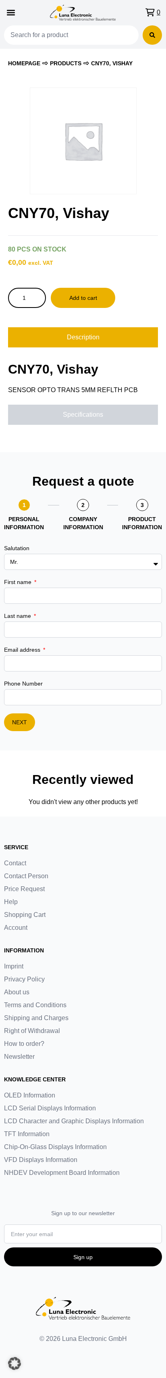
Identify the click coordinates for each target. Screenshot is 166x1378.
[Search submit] (152, 35)
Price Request (24, 888)
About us (16, 992)
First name (18, 582)
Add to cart (83, 298)
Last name (18, 616)
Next (19, 722)
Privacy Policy (24, 979)
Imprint (13, 966)
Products (65, 63)
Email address (23, 649)
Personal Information (24, 523)
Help (11, 901)
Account (15, 927)
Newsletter (19, 1056)
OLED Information (29, 1095)
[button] (10, 12)
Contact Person (26, 876)
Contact (15, 863)
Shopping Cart (25, 914)
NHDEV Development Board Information (62, 1172)
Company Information (83, 523)
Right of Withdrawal (32, 1030)
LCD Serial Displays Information (50, 1108)
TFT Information (27, 1134)
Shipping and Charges (36, 1017)
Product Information (142, 523)
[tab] (83, 337)
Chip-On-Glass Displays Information (55, 1146)
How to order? (24, 1043)
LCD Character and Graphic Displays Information (74, 1121)
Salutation (16, 548)
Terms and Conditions (35, 1005)
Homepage (24, 63)
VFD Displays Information (40, 1159)
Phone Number (23, 683)
